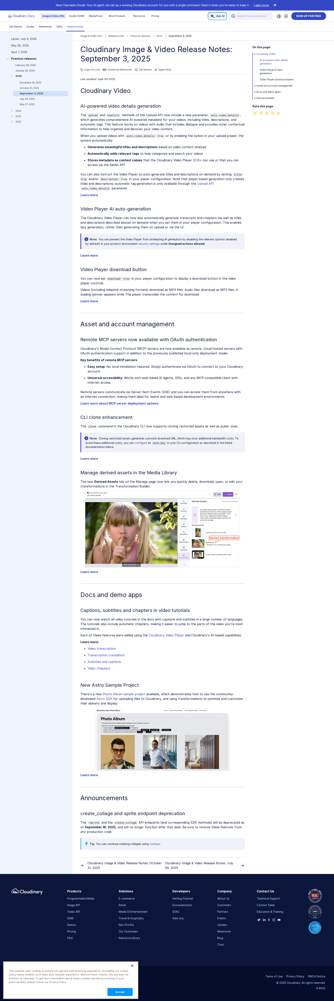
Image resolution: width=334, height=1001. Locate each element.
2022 (18, 121)
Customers (224, 905)
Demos (71, 924)
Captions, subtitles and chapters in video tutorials (135, 610)
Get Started (15, 26)
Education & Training (270, 911)
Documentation (182, 905)
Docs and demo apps (268, 91)
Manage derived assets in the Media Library (128, 472)
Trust (220, 944)
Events (221, 918)
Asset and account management (274, 85)
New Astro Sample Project (109, 685)
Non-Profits (126, 924)
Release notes (116, 35)
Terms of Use (274, 976)
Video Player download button (277, 79)
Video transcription (102, 648)
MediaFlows (96, 16)
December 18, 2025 (30, 82)
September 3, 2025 (31, 93)
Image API (73, 905)
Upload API (205, 184)
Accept (120, 991)
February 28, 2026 (25, 65)
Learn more (261, 5)
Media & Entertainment (133, 911)
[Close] (132, 965)
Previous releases (24, 58)
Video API (73, 911)
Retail (122, 905)
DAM (70, 918)
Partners (222, 911)
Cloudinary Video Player (166, 635)
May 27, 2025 (27, 104)
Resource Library (129, 938)
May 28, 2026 (20, 45)
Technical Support (268, 898)
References (45, 26)
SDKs (59, 26)
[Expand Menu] (254, 54)
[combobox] (250, 16)
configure (141, 442)
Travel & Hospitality (131, 918)
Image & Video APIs (53, 16)
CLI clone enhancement (106, 417)
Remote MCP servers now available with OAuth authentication (148, 339)
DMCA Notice (316, 976)
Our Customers (128, 931)
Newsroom (224, 931)
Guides (30, 26)
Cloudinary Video (105, 91)
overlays (154, 843)
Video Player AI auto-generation (115, 209)
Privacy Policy (295, 976)
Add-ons (178, 918)
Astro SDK (104, 699)
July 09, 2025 (27, 98)
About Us (223, 898)
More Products (117, 16)
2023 (18, 116)
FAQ (70, 938)
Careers (222, 924)
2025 (18, 76)
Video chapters (99, 668)
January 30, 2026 (25, 70)
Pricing (155, 16)
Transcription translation (106, 655)
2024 (18, 110)
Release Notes (75, 26)
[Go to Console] (286, 16)
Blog (220, 938)
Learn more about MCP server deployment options (119, 403)
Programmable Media (80, 898)
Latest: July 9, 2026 (24, 38)
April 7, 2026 (19, 52)
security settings (149, 243)
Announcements (265, 98)
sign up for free (308, 16)
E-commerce (127, 898)
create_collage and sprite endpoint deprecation (132, 813)
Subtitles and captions (104, 662)
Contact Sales (266, 905)
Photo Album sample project (124, 694)
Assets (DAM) (76, 16)
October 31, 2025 (29, 88)
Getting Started (182, 898)
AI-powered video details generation (120, 106)
